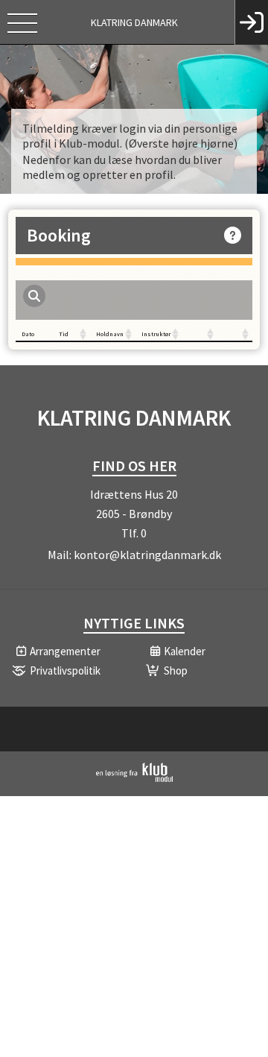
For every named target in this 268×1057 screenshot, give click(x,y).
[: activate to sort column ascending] (199, 334)
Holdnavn (110, 334)
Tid (63, 334)
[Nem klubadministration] (134, 779)
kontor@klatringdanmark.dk (147, 554)
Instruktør (155, 334)
